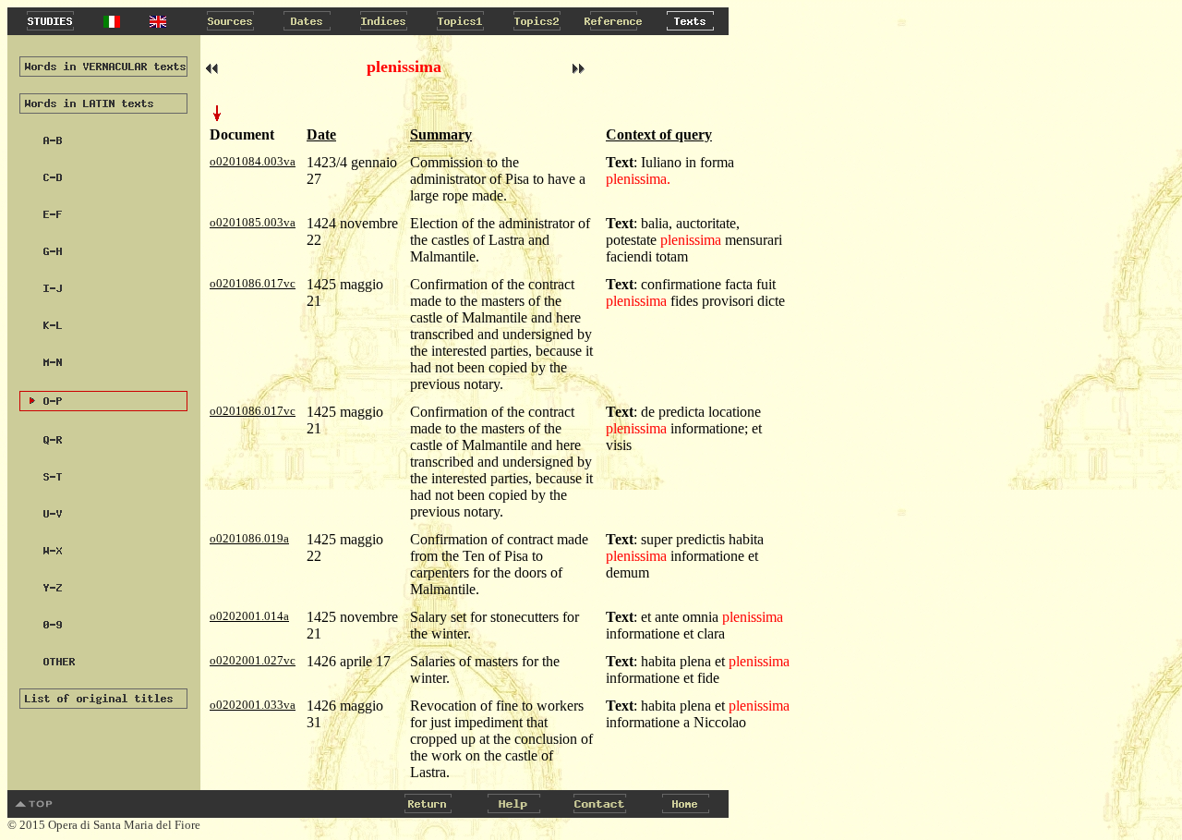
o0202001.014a (249, 616)
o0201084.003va (253, 161)
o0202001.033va (253, 705)
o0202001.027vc (253, 660)
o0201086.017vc (253, 283)
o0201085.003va (253, 222)
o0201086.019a (249, 538)
